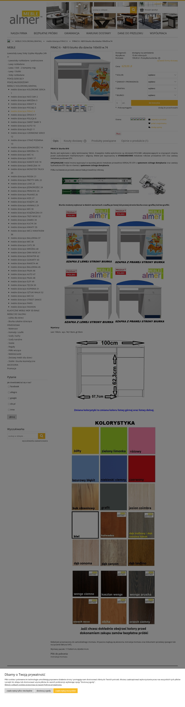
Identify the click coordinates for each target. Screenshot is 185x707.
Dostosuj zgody (44, 690)
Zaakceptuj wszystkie (65, 690)
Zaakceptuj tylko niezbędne (19, 690)
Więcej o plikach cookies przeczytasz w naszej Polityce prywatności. (33, 684)
